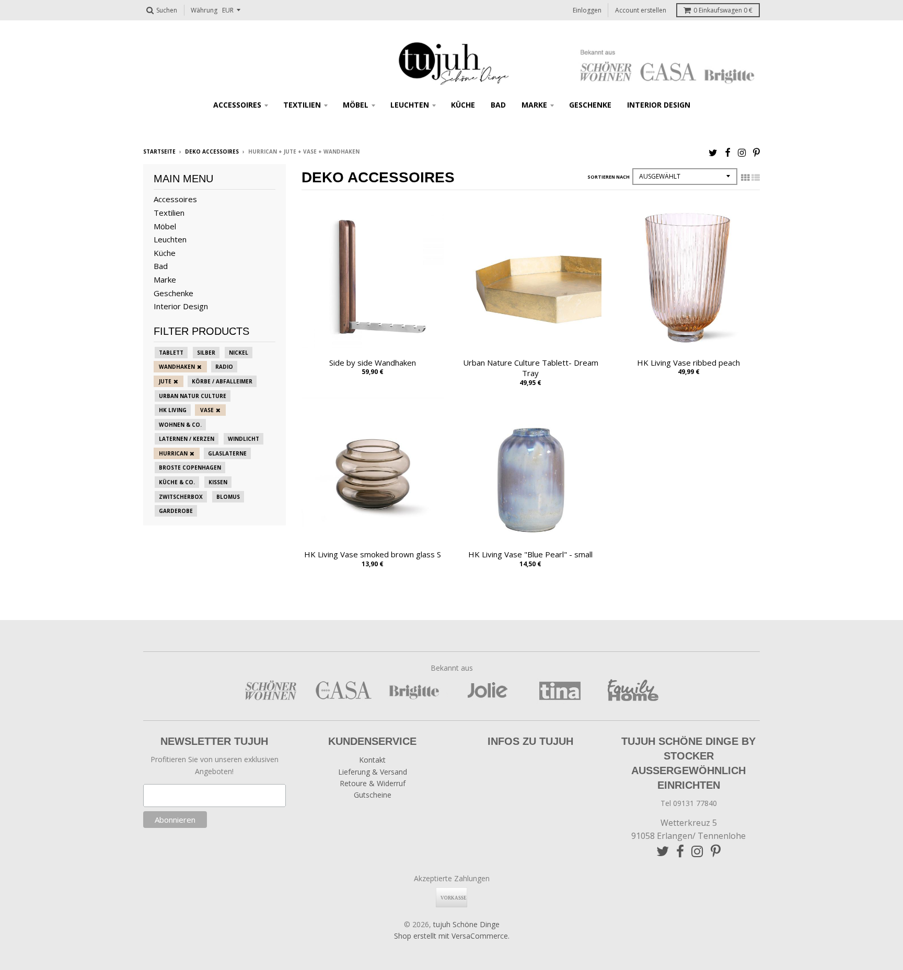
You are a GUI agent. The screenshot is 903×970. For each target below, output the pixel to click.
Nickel (238, 352)
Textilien (302, 105)
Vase (207, 410)
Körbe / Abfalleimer (222, 381)
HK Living (173, 410)
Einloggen (587, 10)
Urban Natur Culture (192, 396)
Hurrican (173, 453)
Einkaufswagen (722, 10)
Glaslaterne (227, 453)
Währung (204, 10)
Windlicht (243, 438)
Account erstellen (640, 10)
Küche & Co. (177, 482)
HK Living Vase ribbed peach (688, 362)
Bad (498, 105)
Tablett (171, 352)
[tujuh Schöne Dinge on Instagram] (742, 152)
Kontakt (372, 760)
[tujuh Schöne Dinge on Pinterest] (756, 152)
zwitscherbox (181, 496)
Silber (206, 352)
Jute (165, 381)
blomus (228, 496)
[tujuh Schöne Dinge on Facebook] (728, 152)
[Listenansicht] (755, 177)
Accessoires (237, 105)
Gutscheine (372, 795)
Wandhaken (177, 366)
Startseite (159, 151)
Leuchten (409, 105)
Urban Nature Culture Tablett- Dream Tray (530, 368)
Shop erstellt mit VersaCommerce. (452, 936)
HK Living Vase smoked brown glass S (372, 554)
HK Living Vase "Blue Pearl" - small (530, 554)
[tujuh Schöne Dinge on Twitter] (713, 152)
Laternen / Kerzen (186, 438)
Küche (463, 105)
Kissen (218, 482)
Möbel (355, 105)
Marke (534, 105)
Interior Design (658, 105)
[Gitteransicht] (745, 177)
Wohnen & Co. (180, 424)
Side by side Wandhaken (372, 362)
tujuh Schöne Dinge (466, 924)
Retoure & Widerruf (373, 783)
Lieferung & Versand (372, 772)
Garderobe (176, 511)
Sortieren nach (608, 176)
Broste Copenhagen (190, 467)
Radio (224, 366)
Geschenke (590, 105)
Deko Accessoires (212, 151)
